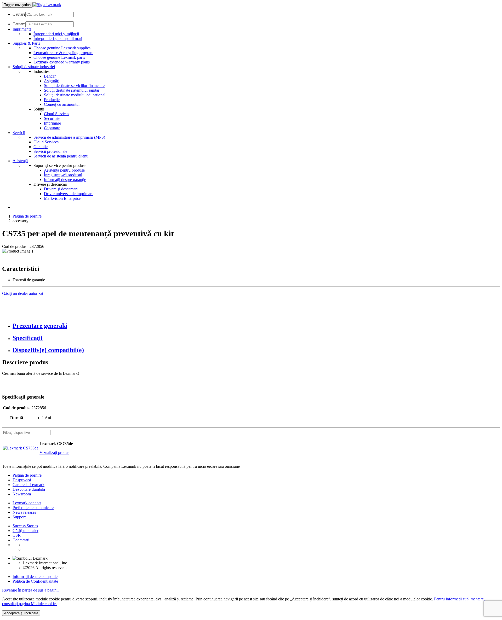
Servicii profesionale (50, 151)
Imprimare (52, 123)
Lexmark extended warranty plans (61, 62)
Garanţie (40, 146)
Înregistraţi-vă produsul (63, 175)
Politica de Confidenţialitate (35, 581)
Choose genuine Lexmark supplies (61, 48)
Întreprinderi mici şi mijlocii (56, 34)
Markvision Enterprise (62, 198)
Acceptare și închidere (21, 613)
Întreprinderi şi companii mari (57, 38)
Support (19, 517)
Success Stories (25, 526)
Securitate (52, 118)
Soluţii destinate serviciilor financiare (74, 85)
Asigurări (51, 81)
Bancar (50, 76)
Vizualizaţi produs (54, 452)
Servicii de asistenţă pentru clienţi (60, 156)
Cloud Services (56, 114)
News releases (24, 512)
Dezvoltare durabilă (29, 489)
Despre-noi (22, 480)
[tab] (256, 325)
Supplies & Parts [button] (26, 43)
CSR (17, 535)
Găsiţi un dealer (25, 530)
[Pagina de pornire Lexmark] (47, 4)
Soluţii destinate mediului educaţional (74, 95)
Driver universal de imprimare (68, 193)
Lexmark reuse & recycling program (63, 52)
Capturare (52, 128)
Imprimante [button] (22, 29)
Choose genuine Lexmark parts (59, 57)
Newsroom (22, 494)
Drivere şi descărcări (61, 189)
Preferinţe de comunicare (33, 507)
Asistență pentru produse (64, 170)
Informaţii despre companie (35, 576)
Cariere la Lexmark (28, 484)
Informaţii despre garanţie (65, 179)
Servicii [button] (19, 132)
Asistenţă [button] (20, 161)
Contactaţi (21, 540)
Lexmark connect (27, 503)
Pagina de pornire (27, 216)
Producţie (52, 99)
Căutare (19, 14)
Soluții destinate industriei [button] (34, 67)
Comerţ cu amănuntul (61, 104)
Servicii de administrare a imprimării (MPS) (69, 137)
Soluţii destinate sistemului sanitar (71, 90)
